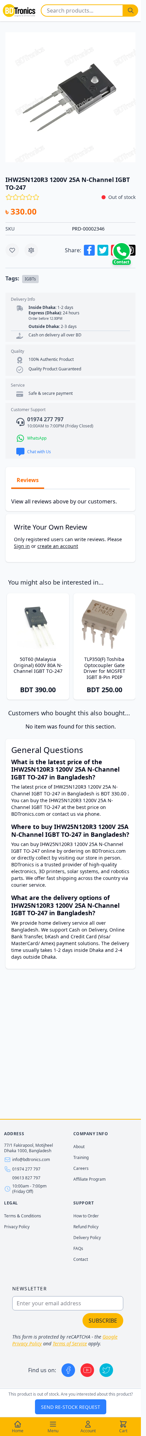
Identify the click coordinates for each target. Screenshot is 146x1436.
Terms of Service (70, 1343)
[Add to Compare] (31, 250)
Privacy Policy (17, 1227)
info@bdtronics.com (31, 1159)
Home (17, 1431)
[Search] (130, 10)
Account (88, 1431)
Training (81, 1157)
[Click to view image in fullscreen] (70, 97)
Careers (81, 1168)
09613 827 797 (26, 1178)
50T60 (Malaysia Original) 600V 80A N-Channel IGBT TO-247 (38, 665)
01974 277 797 (26, 1169)
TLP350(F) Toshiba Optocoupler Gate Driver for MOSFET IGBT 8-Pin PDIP (104, 668)
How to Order (86, 1216)
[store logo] (19, 10)
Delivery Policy (87, 1237)
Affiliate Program (89, 1179)
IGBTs (30, 279)
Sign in (22, 546)
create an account (57, 546)
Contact (80, 1259)
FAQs (78, 1248)
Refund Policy (85, 1227)
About (79, 1146)
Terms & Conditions (22, 1216)
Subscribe (103, 1320)
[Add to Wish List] (12, 250)
